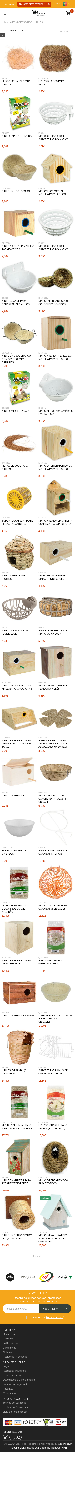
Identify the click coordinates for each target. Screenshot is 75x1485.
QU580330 (43, 1012)
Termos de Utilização (14, 1402)
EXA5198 (6, 188)
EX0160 (5, 133)
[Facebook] (12, 1437)
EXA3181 (42, 738)
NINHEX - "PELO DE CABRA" (17, 136)
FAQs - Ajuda (10, 1343)
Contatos (8, 1338)
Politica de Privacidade (15, 1407)
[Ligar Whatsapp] (5, 1437)
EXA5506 (42, 188)
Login (6, 1366)
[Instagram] (19, 1437)
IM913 (41, 628)
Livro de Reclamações (15, 1411)
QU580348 (7, 848)
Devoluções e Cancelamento (19, 1379)
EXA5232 (6, 1232)
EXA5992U (43, 848)
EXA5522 (42, 353)
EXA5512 (42, 573)
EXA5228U (43, 298)
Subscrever (52, 1309)
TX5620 (42, 902)
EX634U (42, 408)
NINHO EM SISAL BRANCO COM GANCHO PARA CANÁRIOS (16, 359)
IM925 (5, 628)
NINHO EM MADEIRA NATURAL (18, 1015)
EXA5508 (6, 243)
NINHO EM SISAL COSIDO (16, 191)
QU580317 (43, 1122)
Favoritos (8, 1388)
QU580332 (43, 78)
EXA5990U (43, 1067)
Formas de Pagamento (15, 1384)
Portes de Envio (12, 1375)
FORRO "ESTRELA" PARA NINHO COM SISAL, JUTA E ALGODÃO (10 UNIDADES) (52, 743)
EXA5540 (6, 682)
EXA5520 (42, 463)
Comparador (9, 1393)
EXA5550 (6, 958)
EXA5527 (42, 518)
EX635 (5, 298)
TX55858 (42, 1232)
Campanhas (9, 1347)
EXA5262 (42, 1177)
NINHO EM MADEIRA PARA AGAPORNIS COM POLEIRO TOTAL (17, 743)
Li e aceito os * (47, 1317)
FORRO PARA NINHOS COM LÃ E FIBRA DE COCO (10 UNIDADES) (55, 1018)
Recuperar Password (14, 1370)
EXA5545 (6, 738)
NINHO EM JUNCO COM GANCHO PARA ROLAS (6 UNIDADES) (52, 798)
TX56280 (6, 463)
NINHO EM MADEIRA (13, 795)
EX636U (42, 133)
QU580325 (7, 1122)
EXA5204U (7, 353)
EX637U (42, 243)
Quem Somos (10, 1334)
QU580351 (7, 902)
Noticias (7, 1352)
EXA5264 (42, 792)
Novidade (45, 1198)
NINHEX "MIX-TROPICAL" (15, 411)
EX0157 (5, 408)
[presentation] (9, 1277)
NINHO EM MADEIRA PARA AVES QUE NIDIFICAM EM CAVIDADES (52, 1238)
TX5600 (5, 1067)
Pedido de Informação (15, 1356)
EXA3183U (7, 518)
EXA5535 (42, 682)
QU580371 (43, 958)
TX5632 (5, 1012)
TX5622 (5, 573)
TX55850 (6, 1177)
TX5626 (5, 78)
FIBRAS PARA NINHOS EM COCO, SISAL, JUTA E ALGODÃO (16, 908)
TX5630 (5, 792)
